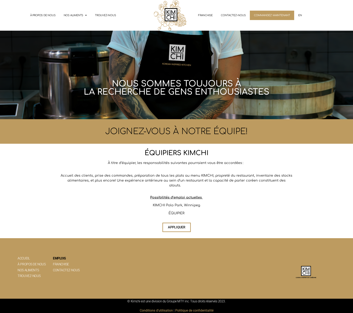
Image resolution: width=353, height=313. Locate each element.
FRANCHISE (205, 15)
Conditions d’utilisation (156, 310)
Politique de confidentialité (194, 310)
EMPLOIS (59, 258)
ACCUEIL (24, 258)
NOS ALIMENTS (73, 15)
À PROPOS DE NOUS (43, 15)
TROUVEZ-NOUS (105, 15)
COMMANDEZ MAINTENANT (272, 15)
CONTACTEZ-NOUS (233, 15)
